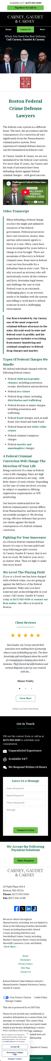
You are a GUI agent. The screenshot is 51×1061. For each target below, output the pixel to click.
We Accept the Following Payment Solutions (25, 848)
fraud (20, 417)
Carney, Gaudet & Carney (35, 1047)
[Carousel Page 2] (25, 689)
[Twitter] (22, 909)
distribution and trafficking (25, 400)
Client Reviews (25, 622)
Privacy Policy (25, 964)
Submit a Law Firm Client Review (26, 709)
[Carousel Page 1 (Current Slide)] (20, 689)
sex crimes (23, 391)
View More (26, 698)
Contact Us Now (25, 830)
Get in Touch (26, 724)
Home (9, 29)
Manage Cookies (13, 1001)
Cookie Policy (40, 997)
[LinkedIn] (28, 909)
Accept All (15, 1047)
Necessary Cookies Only (15, 1053)
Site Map (25, 968)
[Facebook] (16, 909)
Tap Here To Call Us (25, 7)
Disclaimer (25, 960)
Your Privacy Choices (20, 997)
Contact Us (25, 29)
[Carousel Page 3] (31, 689)
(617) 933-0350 (21, 599)
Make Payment (25, 860)
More (42, 29)
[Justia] (34, 909)
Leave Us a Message (25, 781)
